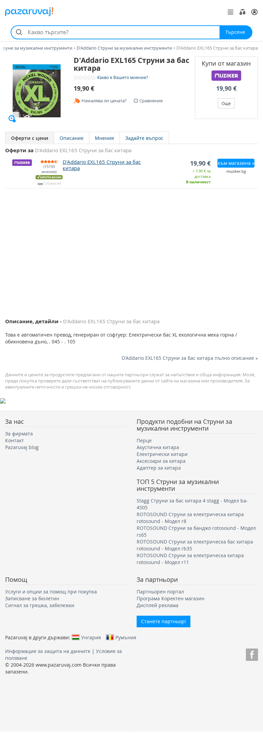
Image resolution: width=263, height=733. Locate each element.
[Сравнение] (242, 11)
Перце (144, 440)
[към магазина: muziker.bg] (226, 75)
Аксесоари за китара (161, 461)
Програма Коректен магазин (170, 598)
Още (226, 103)
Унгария (91, 637)
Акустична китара (158, 447)
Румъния (125, 637)
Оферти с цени (29, 138)
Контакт (14, 440)
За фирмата (19, 433)
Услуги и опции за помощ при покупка (51, 591)
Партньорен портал (160, 591)
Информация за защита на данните (47, 651)
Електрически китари (162, 454)
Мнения (104, 138)
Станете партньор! (163, 621)
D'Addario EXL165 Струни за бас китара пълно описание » (190, 358)
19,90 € (226, 88)
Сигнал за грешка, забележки (39, 605)
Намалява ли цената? (104, 100)
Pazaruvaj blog (22, 447)
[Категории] (230, 11)
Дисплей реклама (157, 605)
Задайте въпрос (144, 138)
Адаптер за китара (159, 467)
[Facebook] (252, 653)
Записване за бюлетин (32, 598)
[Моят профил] (254, 11)
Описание (72, 138)
